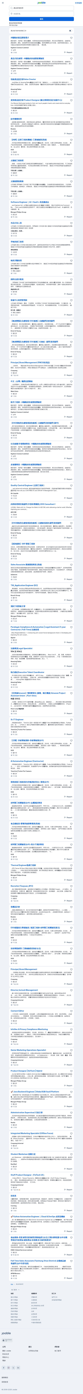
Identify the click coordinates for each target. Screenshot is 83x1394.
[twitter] (13, 1368)
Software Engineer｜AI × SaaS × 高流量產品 (30, 202)
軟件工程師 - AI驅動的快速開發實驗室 (26, 402)
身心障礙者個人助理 (37, 1305)
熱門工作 (54, 1297)
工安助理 (34, 1317)
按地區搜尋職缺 (57, 1300)
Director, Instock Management (24, 990)
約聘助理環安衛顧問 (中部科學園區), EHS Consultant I (33, 504)
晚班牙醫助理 (16, 260)
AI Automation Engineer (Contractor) (27, 761)
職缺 (4, 1360)
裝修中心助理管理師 (19, 300)
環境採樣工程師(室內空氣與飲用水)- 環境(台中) (30, 782)
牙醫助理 (34, 1297)
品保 (32, 1311)
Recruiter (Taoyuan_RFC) (22, 886)
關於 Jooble (6, 1351)
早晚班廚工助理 (17, 242)
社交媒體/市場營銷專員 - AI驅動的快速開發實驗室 (31, 444)
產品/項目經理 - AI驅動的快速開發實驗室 (27, 58)
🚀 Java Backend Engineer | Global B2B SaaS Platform (35, 1092)
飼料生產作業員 (17, 279)
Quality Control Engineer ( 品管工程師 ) (27, 485)
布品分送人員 (16, 223)
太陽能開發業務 (17, 181)
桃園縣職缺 (14, 1322)
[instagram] (8, 1368)
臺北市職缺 (14, 1297)
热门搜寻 (58, 1351)
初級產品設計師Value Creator (23, 79)
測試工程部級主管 (18, 606)
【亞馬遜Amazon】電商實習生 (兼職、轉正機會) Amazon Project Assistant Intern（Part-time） (38, 694)
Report (69, 52)
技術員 (13, 1196)
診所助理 (34, 1308)
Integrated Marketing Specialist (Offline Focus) (32, 1133)
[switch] (70, 31)
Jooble (14, 1390)
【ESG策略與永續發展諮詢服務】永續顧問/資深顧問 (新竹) (35, 423)
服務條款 (5, 1377)
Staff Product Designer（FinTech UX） (28, 1175)
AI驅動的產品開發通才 (20, 38)
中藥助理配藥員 (36, 1322)
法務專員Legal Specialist (21, 648)
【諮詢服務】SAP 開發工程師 (23, 544)
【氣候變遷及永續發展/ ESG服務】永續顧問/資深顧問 (33, 321)
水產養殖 (34, 1300)
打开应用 (78, 3)
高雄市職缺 (14, 1311)
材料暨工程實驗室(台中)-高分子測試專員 (27, 844)
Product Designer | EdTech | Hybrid (26, 1071)
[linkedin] (18, 1368)
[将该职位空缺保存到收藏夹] (71, 38)
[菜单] (3, 3)
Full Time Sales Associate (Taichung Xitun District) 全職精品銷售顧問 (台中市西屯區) (38, 1262)
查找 (41, 19)
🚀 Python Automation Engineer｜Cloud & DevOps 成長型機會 (38, 1216)
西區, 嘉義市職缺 (16, 1320)
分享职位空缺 (33, 1351)
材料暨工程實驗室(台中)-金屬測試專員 (26, 803)
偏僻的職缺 (14, 1308)
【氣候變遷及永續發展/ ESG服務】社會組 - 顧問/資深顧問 (34, 342)
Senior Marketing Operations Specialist (28, 1050)
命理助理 (34, 1314)
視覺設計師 (15, 907)
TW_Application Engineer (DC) (24, 585)
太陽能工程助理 (17, 160)
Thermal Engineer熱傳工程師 (23, 865)
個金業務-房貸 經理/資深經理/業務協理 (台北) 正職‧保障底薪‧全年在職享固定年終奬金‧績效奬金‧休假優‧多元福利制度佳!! (39, 1238)
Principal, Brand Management (24, 969)
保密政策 (5, 1382)
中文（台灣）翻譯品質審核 (22, 381)
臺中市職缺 (14, 1300)
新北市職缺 (14, 1305)
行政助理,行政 (35, 1320)
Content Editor (17, 1011)
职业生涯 (5, 1354)
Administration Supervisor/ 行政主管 (27, 1112)
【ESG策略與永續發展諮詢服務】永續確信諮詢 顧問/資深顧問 (36, 523)
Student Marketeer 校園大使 (23, 1154)
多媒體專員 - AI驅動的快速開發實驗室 (26, 464)
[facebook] (4, 1368)
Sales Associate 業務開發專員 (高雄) (26, 564)
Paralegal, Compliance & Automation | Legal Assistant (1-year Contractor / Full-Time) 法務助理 (38, 628)
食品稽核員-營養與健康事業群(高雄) (25, 824)
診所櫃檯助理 (16, 119)
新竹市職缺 (14, 1303)
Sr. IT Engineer (17, 719)
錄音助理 (34, 1303)
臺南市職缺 (14, 1314)
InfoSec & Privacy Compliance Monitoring (29, 1029)
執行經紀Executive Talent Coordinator (27, 672)
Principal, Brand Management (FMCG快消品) (30, 362)
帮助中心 (5, 1357)
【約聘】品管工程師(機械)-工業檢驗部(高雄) (29, 140)
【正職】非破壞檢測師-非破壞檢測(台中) (27, 740)
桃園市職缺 (14, 1317)
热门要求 (14, 1290)
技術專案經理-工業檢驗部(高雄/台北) (26, 948)
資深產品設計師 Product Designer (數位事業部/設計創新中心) (36, 100)
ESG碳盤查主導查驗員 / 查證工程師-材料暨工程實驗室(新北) (35, 928)
